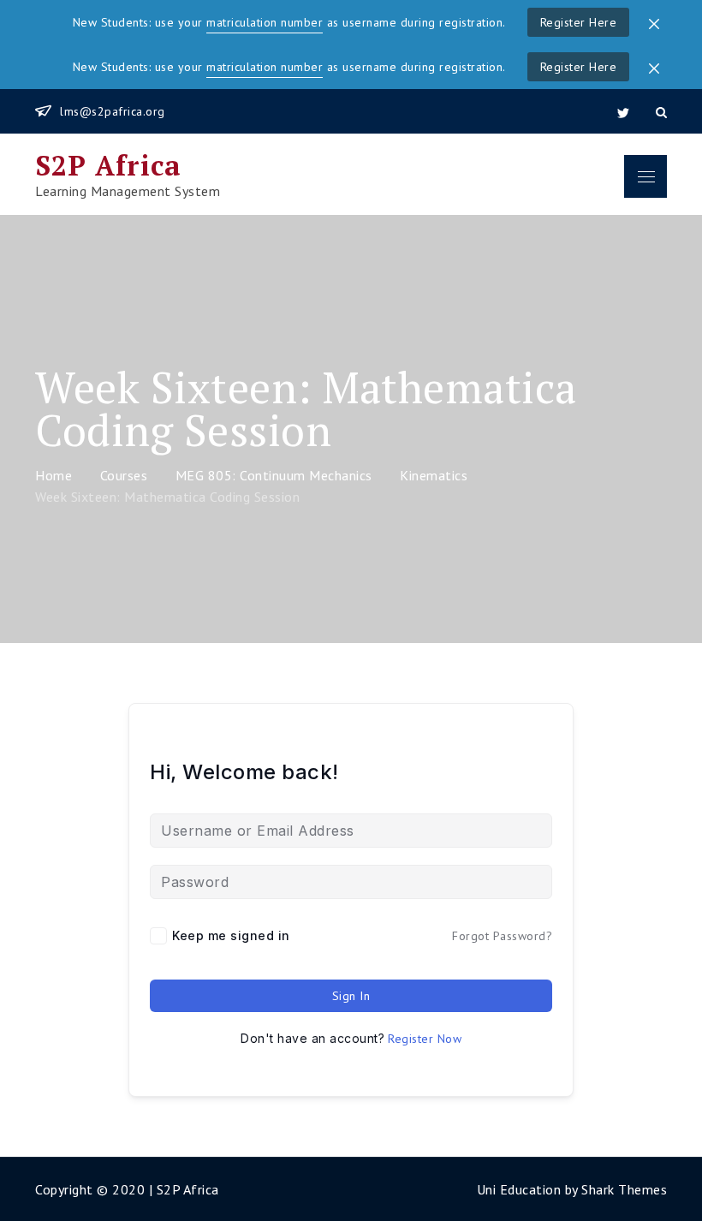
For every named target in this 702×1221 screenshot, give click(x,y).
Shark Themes (624, 1189)
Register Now (424, 1038)
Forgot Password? (502, 936)
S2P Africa (108, 165)
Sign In (351, 996)
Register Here (578, 22)
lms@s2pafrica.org (112, 111)
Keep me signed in (231, 935)
